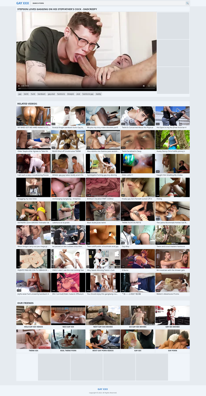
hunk (33, 94)
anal (78, 94)
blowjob (70, 94)
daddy (98, 94)
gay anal (51, 94)
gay (19, 94)
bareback (41, 94)
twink (26, 94)
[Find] (187, 3)
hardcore (61, 94)
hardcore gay (88, 94)
